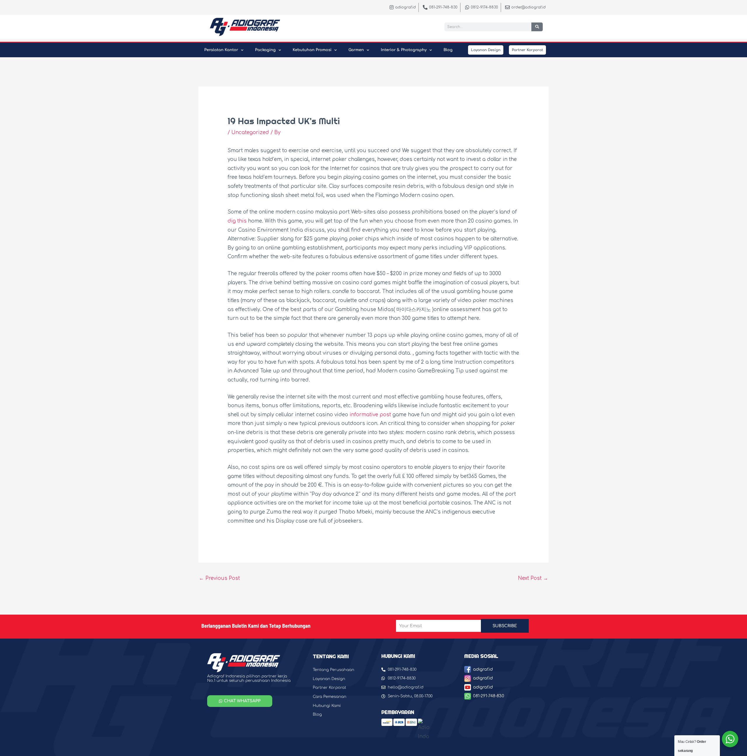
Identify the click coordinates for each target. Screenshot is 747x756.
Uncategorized (250, 132)
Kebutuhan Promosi (312, 50)
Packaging (265, 50)
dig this (237, 221)
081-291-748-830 (488, 696)
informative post (370, 414)
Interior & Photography (404, 50)
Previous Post (219, 578)
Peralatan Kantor (221, 50)
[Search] (537, 26)
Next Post (533, 578)
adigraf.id (483, 669)
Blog (448, 50)
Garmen (356, 50)
